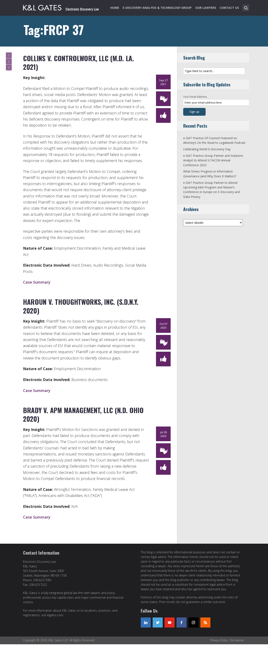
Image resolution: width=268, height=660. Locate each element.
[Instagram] (193, 622)
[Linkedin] (146, 622)
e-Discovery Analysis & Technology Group (157, 8)
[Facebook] (182, 622)
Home (114, 8)
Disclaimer (237, 640)
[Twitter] (158, 622)
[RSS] (205, 622)
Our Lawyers (205, 8)
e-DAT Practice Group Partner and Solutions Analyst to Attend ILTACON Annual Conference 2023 (213, 160)
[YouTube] (170, 622)
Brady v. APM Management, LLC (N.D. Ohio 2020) (83, 414)
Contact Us (229, 8)
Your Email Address (195, 97)
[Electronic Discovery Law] (61, 7)
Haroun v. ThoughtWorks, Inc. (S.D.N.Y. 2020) (80, 306)
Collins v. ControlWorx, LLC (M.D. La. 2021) (78, 62)
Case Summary (36, 282)
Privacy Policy (219, 640)
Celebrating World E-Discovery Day (207, 149)
